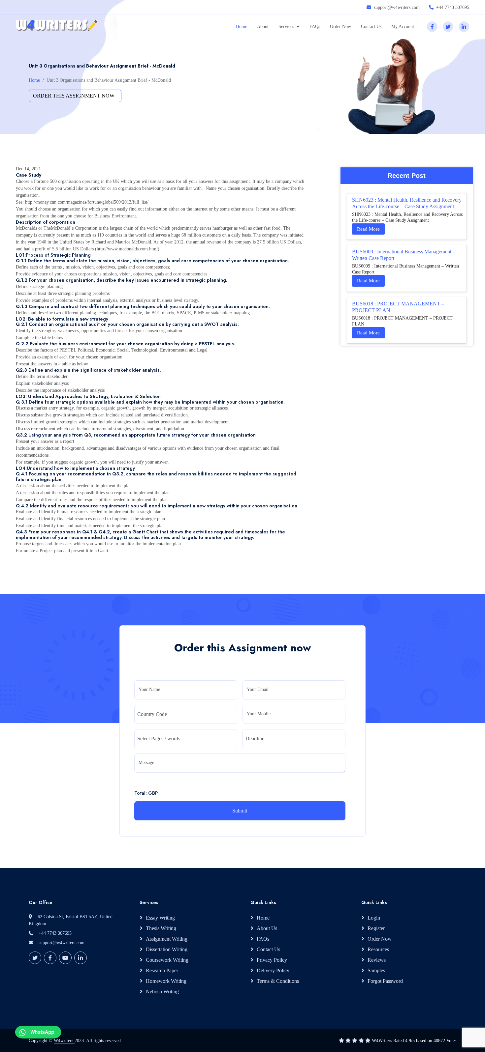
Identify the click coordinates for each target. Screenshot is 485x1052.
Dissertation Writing (166, 949)
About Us (267, 928)
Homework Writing (166, 981)
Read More (368, 229)
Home (241, 26)
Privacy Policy (272, 960)
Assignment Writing (166, 939)
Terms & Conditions (278, 981)
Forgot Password (385, 981)
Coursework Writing (167, 960)
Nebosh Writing (162, 991)
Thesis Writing (161, 928)
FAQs (314, 26)
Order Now (340, 26)
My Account (402, 26)
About (263, 26)
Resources (378, 949)
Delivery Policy (273, 970)
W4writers (64, 1040)
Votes (451, 1040)
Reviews (377, 960)
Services (286, 26)
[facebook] (432, 26)
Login (374, 918)
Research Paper (162, 970)
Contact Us (371, 26)
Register (376, 928)
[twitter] (448, 26)
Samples (376, 970)
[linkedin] (464, 26)
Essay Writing (160, 918)
